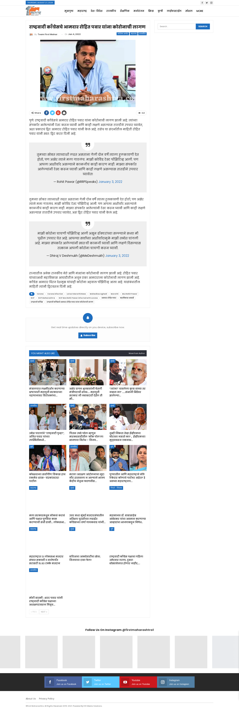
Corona (40, 294)
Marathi (114, 294)
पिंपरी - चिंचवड (116, 488)
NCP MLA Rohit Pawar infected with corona (78, 298)
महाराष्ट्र (82, 11)
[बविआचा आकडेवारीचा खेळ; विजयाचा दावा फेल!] (87, 540)
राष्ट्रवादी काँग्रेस (37, 302)
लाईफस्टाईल (174, 11)
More (199, 11)
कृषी (160, 11)
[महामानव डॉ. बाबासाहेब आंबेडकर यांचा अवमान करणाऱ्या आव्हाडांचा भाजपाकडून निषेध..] (128, 499)
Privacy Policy (46, 698)
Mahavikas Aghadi (98, 294)
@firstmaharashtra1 (138, 630)
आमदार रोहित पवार (108, 298)
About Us (31, 698)
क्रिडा (151, 11)
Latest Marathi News (76, 294)
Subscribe (89, 335)
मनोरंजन (138, 11)
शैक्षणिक (125, 11)
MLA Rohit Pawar (129, 294)
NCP (32, 298)
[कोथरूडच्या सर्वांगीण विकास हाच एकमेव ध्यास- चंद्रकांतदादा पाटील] (47, 458)
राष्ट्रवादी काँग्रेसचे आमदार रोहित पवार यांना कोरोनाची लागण (70, 302)
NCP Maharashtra (46, 298)
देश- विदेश (96, 11)
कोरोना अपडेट (123, 34)
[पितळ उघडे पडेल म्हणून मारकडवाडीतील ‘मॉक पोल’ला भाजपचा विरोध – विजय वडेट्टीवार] (87, 417)
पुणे (31, 446)
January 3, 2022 (110, 182)
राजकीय (111, 11)
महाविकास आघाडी (127, 298)
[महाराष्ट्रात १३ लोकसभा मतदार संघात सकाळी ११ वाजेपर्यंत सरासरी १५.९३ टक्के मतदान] (47, 540)
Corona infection (55, 294)
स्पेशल (189, 11)
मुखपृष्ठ (68, 11)
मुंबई (32, 361)
